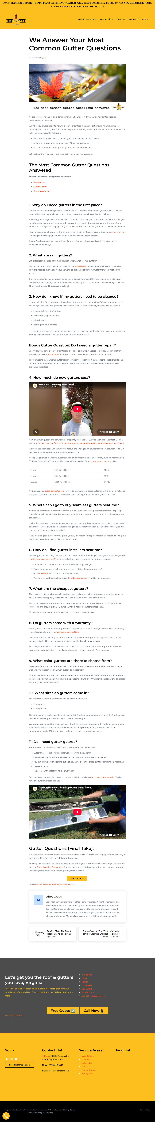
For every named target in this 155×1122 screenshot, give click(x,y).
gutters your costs (99, 461)
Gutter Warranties (41, 191)
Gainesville (87, 985)
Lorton (85, 1066)
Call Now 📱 (94, 1011)
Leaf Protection (68, 884)
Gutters (39, 884)
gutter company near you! (43, 559)
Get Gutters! (77, 878)
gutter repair (53, 354)
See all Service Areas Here (93, 996)
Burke (84, 978)
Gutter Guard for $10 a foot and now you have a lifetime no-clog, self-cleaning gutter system (80, 443)
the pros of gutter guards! (102, 777)
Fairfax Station (89, 1070)
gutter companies (79, 578)
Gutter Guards (40, 187)
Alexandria (87, 975)
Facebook (43, 573)
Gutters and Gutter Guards (52, 884)
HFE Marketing (48, 1112)
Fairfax (85, 982)
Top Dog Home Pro (40, 1110)
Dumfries (86, 1059)
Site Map (66, 1110)
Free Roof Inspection (19, 1065)
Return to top (145, 1110)
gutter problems (117, 232)
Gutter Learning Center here (49, 867)
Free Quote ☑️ (63, 1011)
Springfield (87, 989)
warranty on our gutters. (67, 632)
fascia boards (80, 266)
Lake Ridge (87, 1063)
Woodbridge (88, 992)
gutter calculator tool (54, 491)
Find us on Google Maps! (14, 1015)
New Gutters (39, 182)
